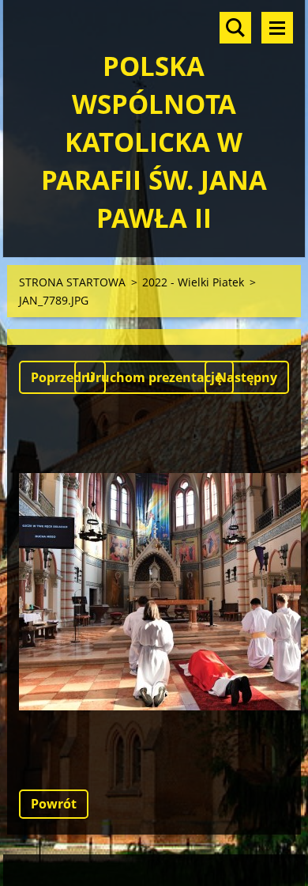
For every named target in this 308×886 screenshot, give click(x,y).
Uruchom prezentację (154, 377)
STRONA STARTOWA (72, 282)
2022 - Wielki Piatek (193, 282)
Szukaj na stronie (235, 28)
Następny (246, 377)
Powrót (54, 803)
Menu (277, 28)
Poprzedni (62, 377)
